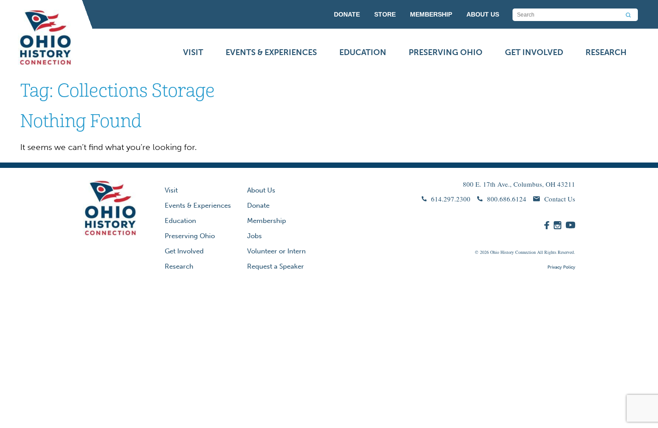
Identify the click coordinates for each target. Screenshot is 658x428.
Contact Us (559, 198)
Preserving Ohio (446, 52)
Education (362, 52)
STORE (385, 14)
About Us (261, 190)
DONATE (347, 14)
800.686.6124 (506, 198)
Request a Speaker (275, 266)
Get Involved (534, 52)
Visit (193, 52)
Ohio (494, 252)
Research (606, 52)
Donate (258, 205)
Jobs (254, 236)
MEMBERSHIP (431, 14)
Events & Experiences (271, 52)
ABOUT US (482, 14)
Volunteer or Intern (276, 251)
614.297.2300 (450, 198)
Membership (266, 221)
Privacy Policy (561, 267)
